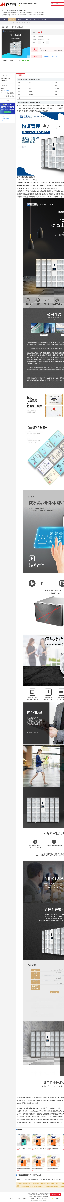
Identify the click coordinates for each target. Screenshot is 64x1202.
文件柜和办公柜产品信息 (32, 1193)
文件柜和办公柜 (11, 23)
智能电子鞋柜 (20, 1179)
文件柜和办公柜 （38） (6, 78)
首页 (1, 23)
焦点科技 (40, 1200)
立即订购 (54, 56)
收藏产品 (5, 60)
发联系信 (36, 56)
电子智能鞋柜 (44, 1179)
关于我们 (11, 1198)
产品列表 (5, 23)
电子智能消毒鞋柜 (35, 1179)
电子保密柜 (59, 1179)
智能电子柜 (27, 1179)
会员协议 (45, 1198)
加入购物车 (47, 56)
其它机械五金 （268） (5, 80)
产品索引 (3, 116)
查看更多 (7, 100)
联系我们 (18, 1198)
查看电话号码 (6, 90)
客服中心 (25, 1198)
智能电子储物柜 (52, 1179)
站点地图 (32, 1198)
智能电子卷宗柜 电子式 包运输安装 (40, 1195)
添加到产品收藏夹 (5, 118)
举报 (12, 60)
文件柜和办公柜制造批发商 (45, 1193)
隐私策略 (39, 1198)
